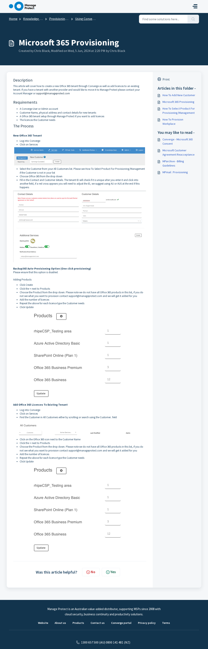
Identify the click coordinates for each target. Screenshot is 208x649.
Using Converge (86, 19)
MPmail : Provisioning (175, 172)
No (93, 571)
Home (13, 19)
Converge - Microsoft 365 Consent (177, 141)
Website (43, 623)
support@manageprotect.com (53, 93)
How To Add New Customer (178, 95)
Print (166, 79)
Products (78, 623)
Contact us (98, 623)
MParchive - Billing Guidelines (173, 163)
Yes (113, 571)
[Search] (193, 19)
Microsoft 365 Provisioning (178, 102)
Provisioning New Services (67, 19)
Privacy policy (147, 623)
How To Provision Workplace (172, 122)
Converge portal (121, 623)
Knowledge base (34, 19)
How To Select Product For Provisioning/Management (178, 111)
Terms (166, 623)
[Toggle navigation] (195, 6)
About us (60, 623)
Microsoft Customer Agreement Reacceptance (178, 152)
